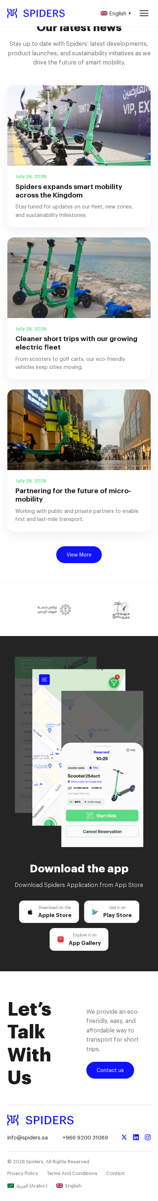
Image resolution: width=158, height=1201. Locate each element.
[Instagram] (148, 1137)
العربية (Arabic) (32, 1186)
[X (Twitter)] (124, 1137)
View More (79, 554)
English (120, 13)
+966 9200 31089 (85, 1137)
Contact (115, 1173)
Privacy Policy (22, 1173)
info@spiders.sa (27, 1137)
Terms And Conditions (72, 1173)
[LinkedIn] (136, 1137)
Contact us (110, 1070)
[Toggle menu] (144, 13)
